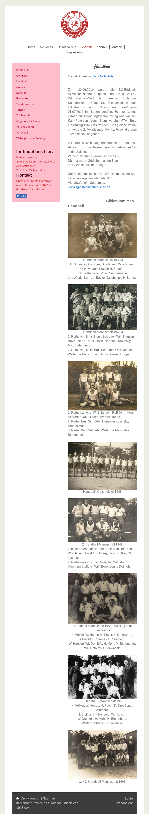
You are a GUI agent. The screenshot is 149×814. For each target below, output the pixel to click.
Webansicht (124, 803)
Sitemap (49, 798)
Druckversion (30, 798)
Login (129, 798)
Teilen (23, 196)
